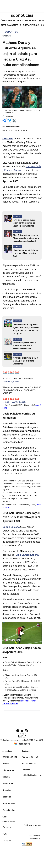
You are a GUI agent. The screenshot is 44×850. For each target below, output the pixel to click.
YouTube (6, 704)
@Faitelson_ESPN (10, 381)
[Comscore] (22, 744)
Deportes (6, 790)
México (20, 20)
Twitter (33, 701)
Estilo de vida (8, 783)
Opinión (6, 777)
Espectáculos (8, 810)
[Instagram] (26, 730)
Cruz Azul (6, 36)
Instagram (6, 841)
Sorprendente (8, 803)
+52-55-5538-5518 (30, 757)
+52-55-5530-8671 (30, 763)
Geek (4, 817)
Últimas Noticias (8, 20)
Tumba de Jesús (31, 25)
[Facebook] (4, 120)
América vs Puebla (11, 25)
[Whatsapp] (14, 120)
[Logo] (22, 15)
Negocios (6, 797)
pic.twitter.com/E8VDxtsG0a (14, 402)
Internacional (30, 20)
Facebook (24, 701)
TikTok (15, 704)
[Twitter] (9, 120)
